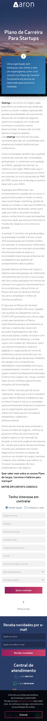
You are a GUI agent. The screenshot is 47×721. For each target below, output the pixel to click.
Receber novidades (23, 652)
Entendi (23, 714)
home (6, 43)
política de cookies (25, 700)
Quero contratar (24, 590)
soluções (16, 43)
